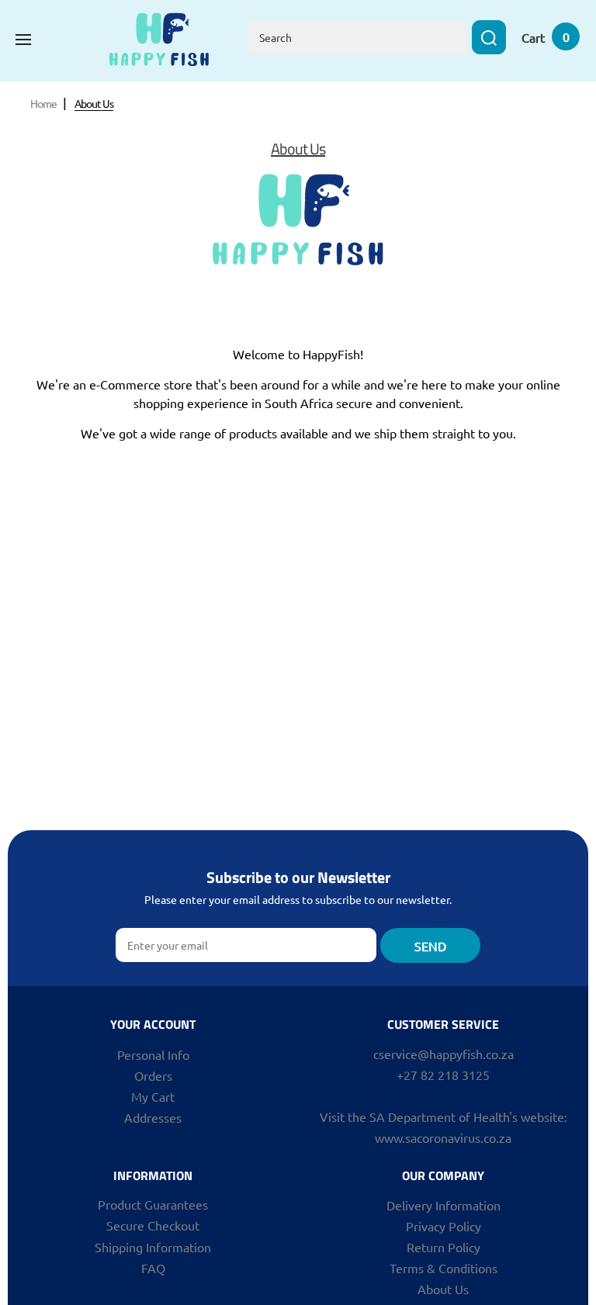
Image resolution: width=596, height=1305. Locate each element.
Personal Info (153, 1054)
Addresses (153, 1117)
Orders (153, 1075)
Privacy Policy (443, 1226)
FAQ (153, 1268)
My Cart (153, 1096)
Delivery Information (443, 1205)
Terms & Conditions (443, 1268)
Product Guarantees (153, 1204)
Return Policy (443, 1247)
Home (43, 103)
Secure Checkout (152, 1225)
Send (430, 946)
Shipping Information (153, 1247)
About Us (443, 1288)
